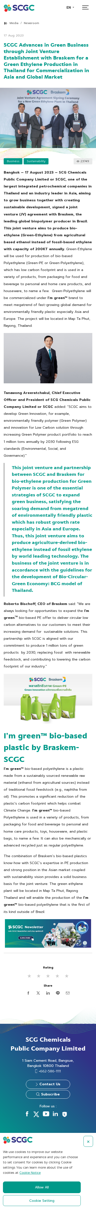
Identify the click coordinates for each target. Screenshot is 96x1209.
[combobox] (70, 7)
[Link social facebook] (27, 1115)
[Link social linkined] (55, 1115)
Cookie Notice (30, 1173)
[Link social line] (65, 1116)
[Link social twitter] (36, 1116)
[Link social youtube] (46, 1115)
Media (14, 23)
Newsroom (31, 23)
